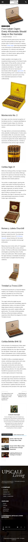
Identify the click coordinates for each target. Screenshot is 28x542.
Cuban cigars (10, 45)
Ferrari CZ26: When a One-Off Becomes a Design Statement (17, 447)
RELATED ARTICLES (7, 434)
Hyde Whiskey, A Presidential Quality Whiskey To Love (22, 395)
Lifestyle (5, 505)
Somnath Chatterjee (7, 36)
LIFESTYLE (7, 5)
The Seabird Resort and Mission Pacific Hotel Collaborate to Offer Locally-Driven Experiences (7, 396)
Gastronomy (6, 509)
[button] (2, 2)
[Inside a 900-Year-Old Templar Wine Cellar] (5, 440)
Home (2, 5)
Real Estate (6, 511)
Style (4, 507)
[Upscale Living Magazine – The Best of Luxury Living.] (13, 474)
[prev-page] (2, 460)
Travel (4, 503)
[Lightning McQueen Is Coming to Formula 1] (5, 454)
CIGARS (12, 5)
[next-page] (5, 460)
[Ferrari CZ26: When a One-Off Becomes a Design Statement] (5, 447)
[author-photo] (14, 412)
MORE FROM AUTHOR (19, 434)
